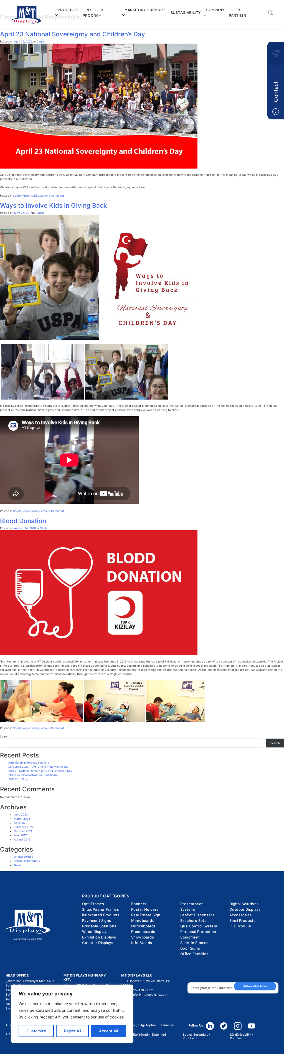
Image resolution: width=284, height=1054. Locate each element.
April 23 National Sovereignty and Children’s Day (72, 34)
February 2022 (24, 827)
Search (4, 736)
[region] (72, 1014)
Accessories (240, 915)
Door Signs (190, 948)
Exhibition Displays (99, 937)
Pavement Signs (96, 920)
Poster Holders (144, 909)
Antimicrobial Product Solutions (29, 762)
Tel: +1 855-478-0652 (137, 990)
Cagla (40, 41)
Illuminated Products (101, 915)
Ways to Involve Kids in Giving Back (53, 205)
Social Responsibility (26, 195)
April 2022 (20, 822)
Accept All (108, 1030)
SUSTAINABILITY (186, 13)
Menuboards (142, 920)
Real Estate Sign (145, 915)
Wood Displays (95, 931)
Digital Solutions (244, 904)
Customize (36, 1030)
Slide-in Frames (194, 942)
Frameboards (143, 931)
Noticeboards (143, 926)
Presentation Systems (192, 907)
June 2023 (21, 814)
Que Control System (198, 926)
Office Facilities (194, 954)
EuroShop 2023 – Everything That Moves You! (38, 766)
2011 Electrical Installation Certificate (33, 775)
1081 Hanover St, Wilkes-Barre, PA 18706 (145, 983)
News (17, 865)
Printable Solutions (99, 926)
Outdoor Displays (244, 909)
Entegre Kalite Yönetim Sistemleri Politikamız (141, 1036)
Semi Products (242, 920)
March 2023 (22, 818)
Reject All (72, 1030)
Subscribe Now (255, 986)
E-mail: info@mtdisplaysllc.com (144, 995)
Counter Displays (97, 942)
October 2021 (23, 831)
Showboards (142, 937)
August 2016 (22, 839)
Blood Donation (23, 521)
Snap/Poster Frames (100, 909)
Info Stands (141, 942)
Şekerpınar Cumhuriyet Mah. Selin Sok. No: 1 (30, 983)
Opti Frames (93, 904)
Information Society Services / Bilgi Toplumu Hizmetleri (134, 1025)
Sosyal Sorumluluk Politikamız (196, 1036)
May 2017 (20, 835)
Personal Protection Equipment (198, 934)
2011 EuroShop (18, 779)
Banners (138, 904)
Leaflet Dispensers (197, 915)
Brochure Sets (193, 920)
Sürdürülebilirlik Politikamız (241, 1036)
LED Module (240, 926)
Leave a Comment (51, 195)
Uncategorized (23, 856)
